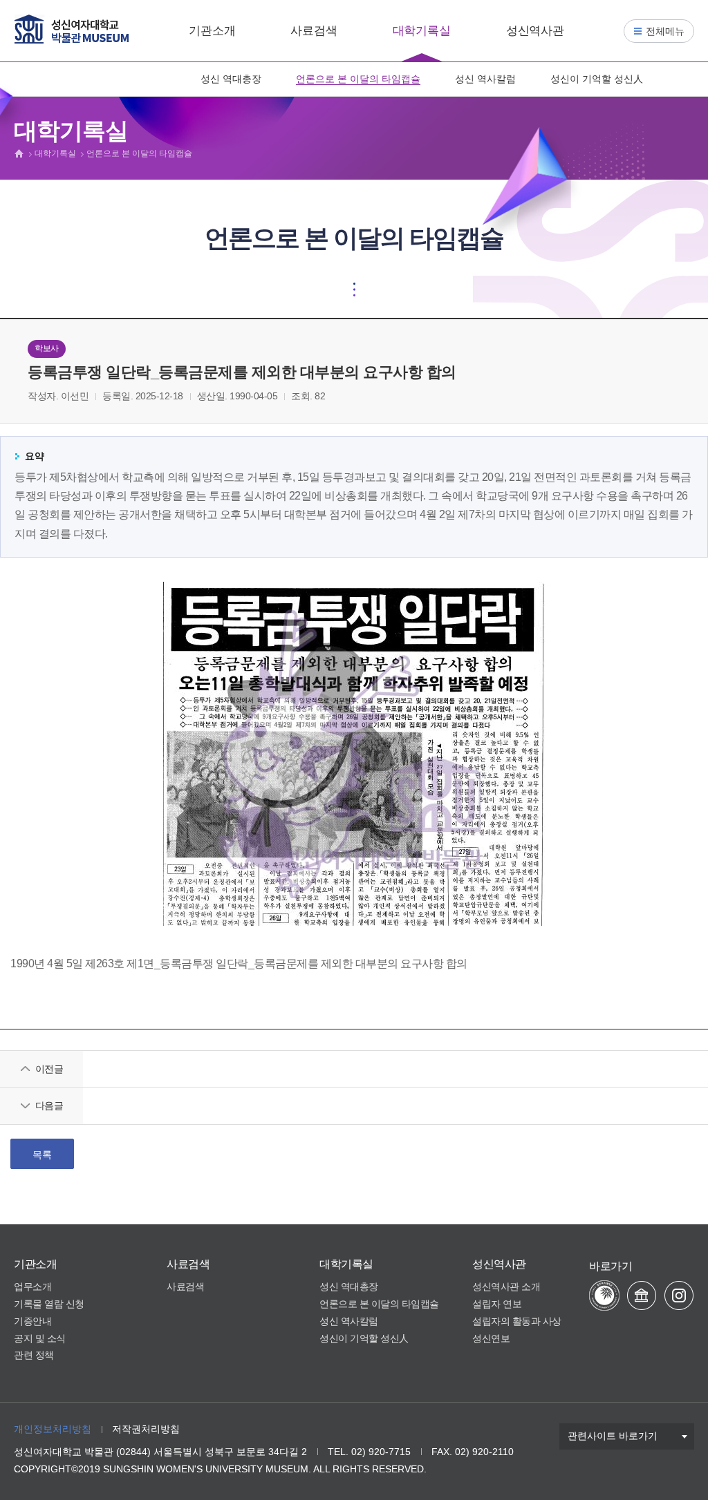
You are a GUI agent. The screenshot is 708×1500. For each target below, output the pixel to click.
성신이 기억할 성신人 (596, 78)
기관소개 (212, 30)
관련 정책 (34, 1354)
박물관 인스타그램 (679, 1295)
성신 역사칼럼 (485, 78)
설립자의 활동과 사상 (516, 1321)
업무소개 (32, 1286)
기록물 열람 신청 (49, 1303)
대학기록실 (422, 30)
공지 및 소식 (40, 1338)
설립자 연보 (496, 1303)
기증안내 (32, 1321)
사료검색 (313, 30)
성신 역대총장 (231, 78)
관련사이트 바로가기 (613, 1435)
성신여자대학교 (604, 1295)
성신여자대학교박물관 (71, 29)
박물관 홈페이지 (641, 1295)
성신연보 (491, 1338)
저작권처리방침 (146, 1428)
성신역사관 (535, 30)
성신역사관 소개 (506, 1286)
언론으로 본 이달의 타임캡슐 (358, 78)
